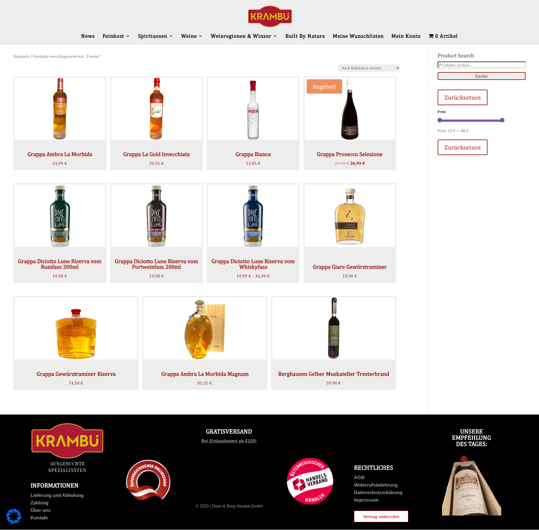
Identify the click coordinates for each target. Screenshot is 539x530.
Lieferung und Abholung (57, 495)
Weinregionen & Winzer (241, 36)
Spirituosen (152, 36)
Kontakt (39, 517)
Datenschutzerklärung (378, 492)
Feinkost (113, 36)
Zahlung (39, 502)
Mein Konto (406, 36)
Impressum (366, 500)
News (88, 36)
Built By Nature (305, 36)
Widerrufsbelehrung (376, 485)
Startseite (21, 56)
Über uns (41, 510)
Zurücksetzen (462, 97)
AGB (359, 477)
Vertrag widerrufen (381, 516)
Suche (481, 76)
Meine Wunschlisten (358, 36)
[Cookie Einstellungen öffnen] (13, 522)
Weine (189, 36)
